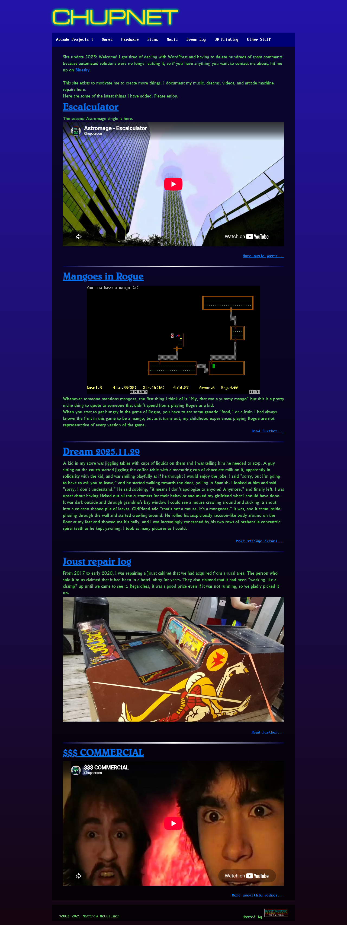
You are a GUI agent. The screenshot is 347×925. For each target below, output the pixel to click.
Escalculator (90, 106)
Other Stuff (259, 39)
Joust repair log (97, 561)
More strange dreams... (260, 541)
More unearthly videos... (258, 895)
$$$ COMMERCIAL (103, 752)
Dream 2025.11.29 (101, 451)
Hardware (130, 39)
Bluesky (82, 70)
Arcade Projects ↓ (74, 39)
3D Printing (227, 39)
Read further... (268, 431)
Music (172, 39)
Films (152, 39)
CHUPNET (115, 16)
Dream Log (196, 39)
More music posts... (263, 256)
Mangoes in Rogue (103, 276)
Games (107, 39)
